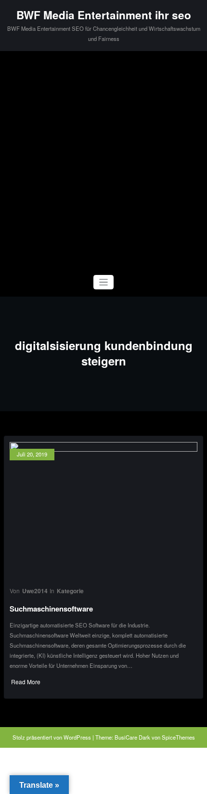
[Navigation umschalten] (103, 282)
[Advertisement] (103, 159)
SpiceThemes (178, 737)
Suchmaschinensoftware (51, 608)
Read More (25, 681)
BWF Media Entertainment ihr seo (103, 15)
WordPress (77, 737)
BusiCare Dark (132, 737)
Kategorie (70, 590)
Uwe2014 (35, 590)
